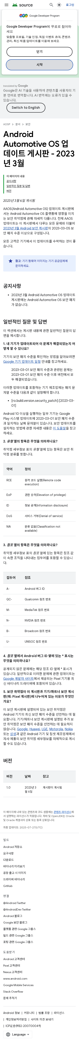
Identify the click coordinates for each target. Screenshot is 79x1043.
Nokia (69, 729)
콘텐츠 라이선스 (62, 812)
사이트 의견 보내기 (42, 1019)
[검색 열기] (51, 4)
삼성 (13, 734)
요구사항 (8, 853)
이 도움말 (59, 428)
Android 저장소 (12, 847)
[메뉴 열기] (6, 5)
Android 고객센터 (14, 959)
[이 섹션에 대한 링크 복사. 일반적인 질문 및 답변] (51, 322)
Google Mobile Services (18, 985)
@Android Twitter (14, 903)
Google (22, 729)
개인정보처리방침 (16, 1019)
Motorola (56, 729)
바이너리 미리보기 (14, 866)
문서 (17, 124)
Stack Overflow (13, 991)
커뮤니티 (29, 1013)
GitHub (7, 886)
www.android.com (15, 978)
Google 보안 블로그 (15, 922)
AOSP (6, 124)
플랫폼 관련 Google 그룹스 (19, 929)
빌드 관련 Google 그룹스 (18, 935)
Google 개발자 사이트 (18, 679)
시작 (39, 65)
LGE (45, 729)
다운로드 (8, 860)
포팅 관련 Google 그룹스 (18, 942)
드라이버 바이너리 (14, 879)
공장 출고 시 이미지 (14, 873)
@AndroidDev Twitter (17, 909)
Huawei (34, 729)
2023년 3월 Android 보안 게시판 (25, 228)
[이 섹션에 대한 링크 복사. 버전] (16, 761)
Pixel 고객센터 (11, 965)
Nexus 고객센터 (12, 972)
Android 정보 (11, 1013)
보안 (28, 124)
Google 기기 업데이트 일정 (22, 362)
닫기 (39, 52)
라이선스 (59, 1013)
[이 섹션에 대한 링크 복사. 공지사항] (25, 286)
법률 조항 (44, 1013)
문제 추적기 (10, 998)
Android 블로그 (12, 916)
